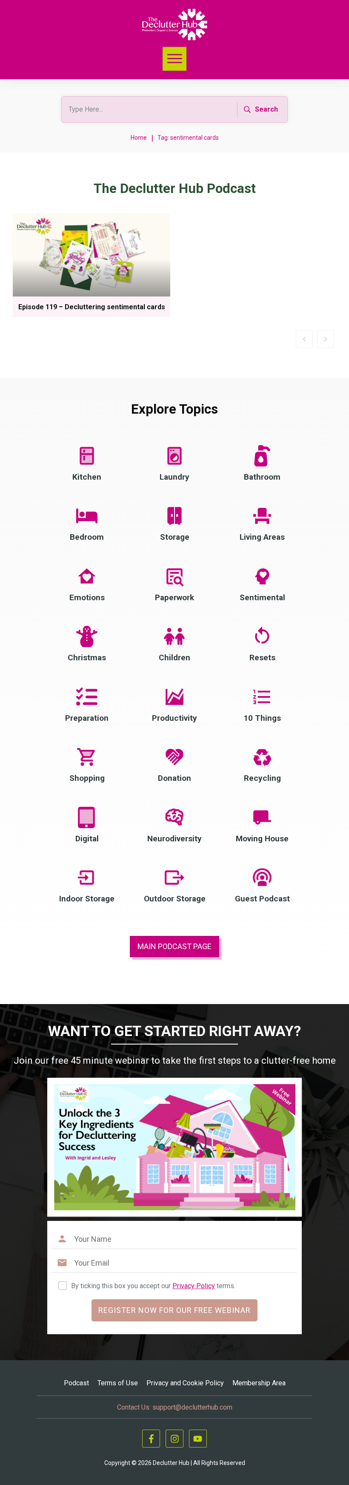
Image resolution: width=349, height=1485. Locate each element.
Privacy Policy (193, 1286)
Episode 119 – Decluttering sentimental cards (91, 307)
